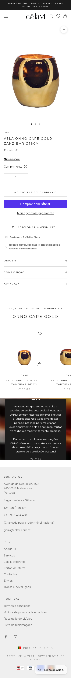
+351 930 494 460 (15, 515)
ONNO (8, 132)
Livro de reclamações (18, 625)
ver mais (35, 458)
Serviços (9, 555)
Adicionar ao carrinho (35, 192)
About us (10, 549)
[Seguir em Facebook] (6, 637)
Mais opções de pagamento (35, 213)
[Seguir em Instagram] (15, 637)
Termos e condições (17, 606)
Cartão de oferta (14, 568)
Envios (8, 580)
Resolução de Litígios (18, 618)
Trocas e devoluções (17, 587)
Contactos (13, 476)
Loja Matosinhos (14, 562)
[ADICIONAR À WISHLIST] (40, 333)
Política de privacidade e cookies (25, 612)
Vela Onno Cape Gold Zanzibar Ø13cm (24, 382)
